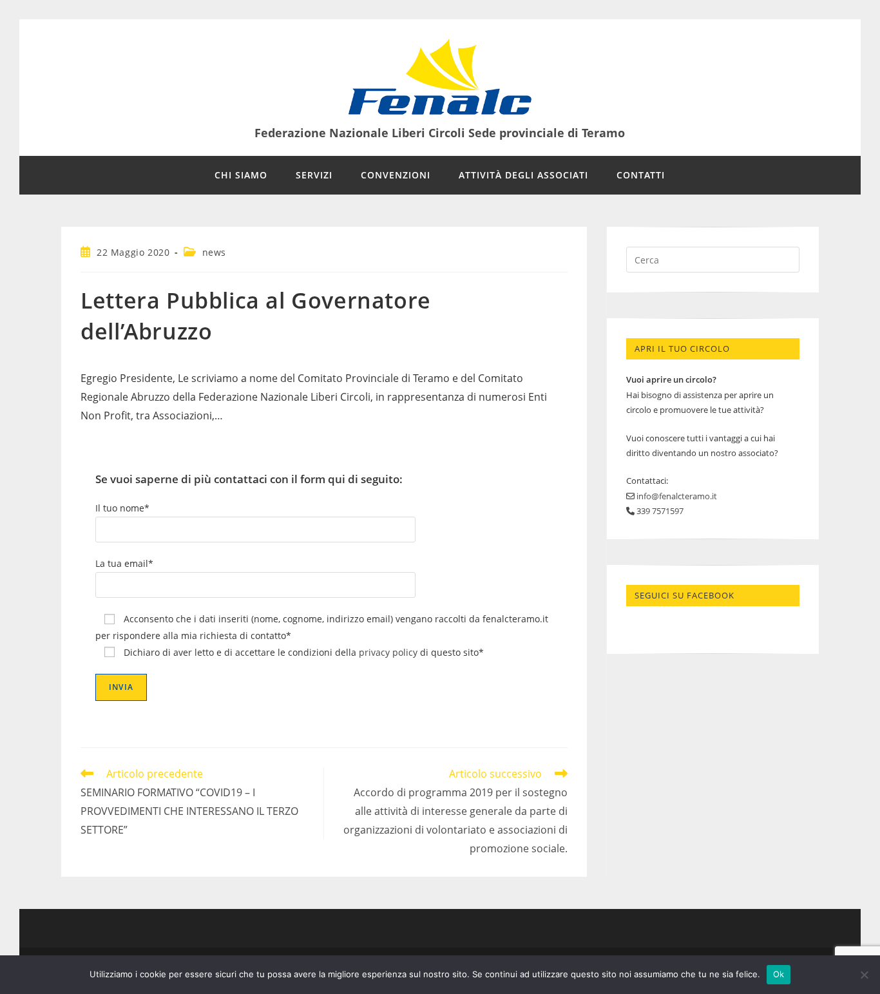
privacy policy (388, 652)
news (214, 252)
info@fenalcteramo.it (676, 496)
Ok (779, 974)
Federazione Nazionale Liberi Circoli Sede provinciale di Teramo (439, 132)
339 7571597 (659, 511)
